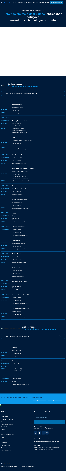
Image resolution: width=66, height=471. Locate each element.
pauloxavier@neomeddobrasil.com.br (21, 148)
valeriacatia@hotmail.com (18, 113)
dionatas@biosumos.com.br (19, 262)
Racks (2, 437)
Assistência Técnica (6, 450)
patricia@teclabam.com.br (19, 130)
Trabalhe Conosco (6, 427)
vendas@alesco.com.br (39, 400)
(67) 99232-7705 (16, 160)
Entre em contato (56, 2)
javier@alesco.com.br (17, 356)
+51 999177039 (16, 381)
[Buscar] (60, 93)
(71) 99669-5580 (16, 145)
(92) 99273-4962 (16, 123)
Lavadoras (4, 442)
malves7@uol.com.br (17, 194)
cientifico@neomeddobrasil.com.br (21, 150)
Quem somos (21, 2)
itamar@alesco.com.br (18, 276)
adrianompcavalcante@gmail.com (20, 208)
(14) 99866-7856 (16, 314)
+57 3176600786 (16, 353)
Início (14, 2)
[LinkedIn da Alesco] (43, 433)
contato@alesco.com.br (55, 400)
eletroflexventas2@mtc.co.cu (19, 369)
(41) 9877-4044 (16, 218)
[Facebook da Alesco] (39, 433)
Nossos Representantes (7, 424)
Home (2, 414)
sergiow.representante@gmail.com (21, 221)
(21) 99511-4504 (16, 246)
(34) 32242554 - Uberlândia (19, 176)
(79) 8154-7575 (16, 110)
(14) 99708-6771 (16, 232)
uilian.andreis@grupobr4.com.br (20, 235)
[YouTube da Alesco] (47, 433)
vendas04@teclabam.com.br (19, 132)
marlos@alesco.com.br (18, 289)
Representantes (44, 2)
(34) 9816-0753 (16, 174)
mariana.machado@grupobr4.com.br (21, 317)
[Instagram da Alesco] (35, 433)
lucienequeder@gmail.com (19, 163)
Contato (3, 429)
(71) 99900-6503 (16, 143)
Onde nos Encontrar (6, 421)
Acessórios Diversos (6, 447)
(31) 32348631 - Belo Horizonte (20, 178)
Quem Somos (4, 416)
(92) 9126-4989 (16, 125)
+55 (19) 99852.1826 (48, 428)
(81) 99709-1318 (16, 205)
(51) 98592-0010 (16, 259)
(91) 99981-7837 (16, 191)
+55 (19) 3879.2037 (38, 428)
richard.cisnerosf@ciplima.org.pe (20, 384)
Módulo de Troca (5, 445)
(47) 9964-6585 (16, 273)
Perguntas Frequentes (7, 419)
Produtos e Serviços (32, 2)
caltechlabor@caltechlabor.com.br (20, 181)
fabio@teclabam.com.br (18, 128)
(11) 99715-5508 (16, 287)
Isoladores (4, 440)
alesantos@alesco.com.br (18, 249)
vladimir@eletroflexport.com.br (20, 370)
